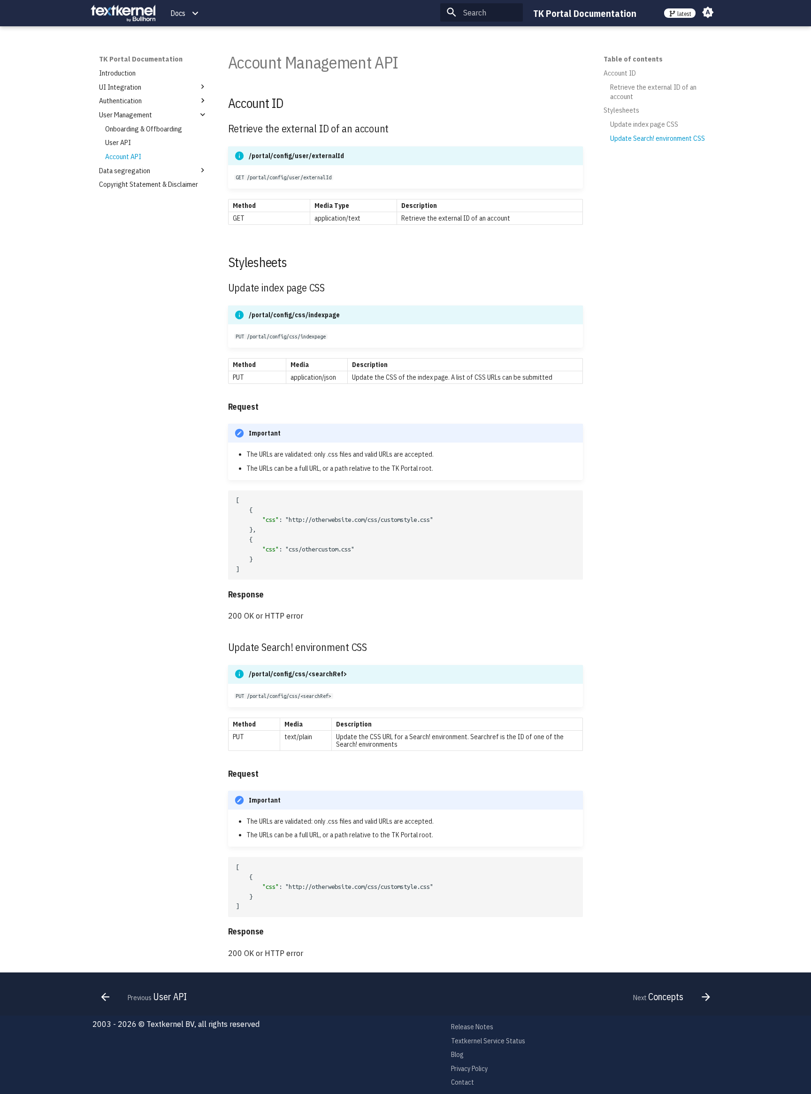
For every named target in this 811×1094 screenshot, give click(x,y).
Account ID (620, 72)
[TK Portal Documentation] (123, 13)
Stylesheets (621, 110)
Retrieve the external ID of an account (653, 91)
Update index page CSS (644, 124)
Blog (457, 1054)
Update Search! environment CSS (657, 138)
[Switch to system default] (708, 13)
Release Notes (472, 1027)
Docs (177, 13)
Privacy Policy (469, 1068)
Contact (462, 1082)
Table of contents (633, 58)
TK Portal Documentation (141, 58)
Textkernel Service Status (488, 1041)
